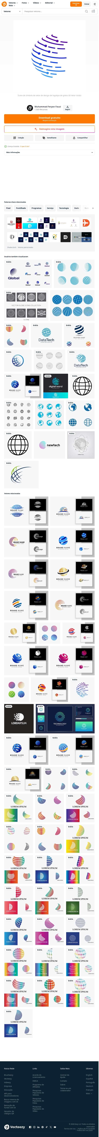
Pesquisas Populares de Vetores (37, 1092)
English (87, 1075)
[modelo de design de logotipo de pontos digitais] (19, 718)
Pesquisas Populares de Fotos (37, 1100)
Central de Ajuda (63, 1076)
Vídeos (36, 3)
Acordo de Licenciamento (38, 1076)
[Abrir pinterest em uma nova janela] (43, 1127)
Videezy (7, 1082)
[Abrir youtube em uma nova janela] (55, 1127)
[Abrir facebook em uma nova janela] (30, 1127)
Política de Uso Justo (83, 1130)
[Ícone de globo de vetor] (82, 386)
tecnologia (64, 208)
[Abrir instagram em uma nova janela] (34, 1127)
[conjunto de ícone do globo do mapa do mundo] (49, 414)
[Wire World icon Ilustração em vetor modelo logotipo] (18, 361)
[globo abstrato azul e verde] (21, 474)
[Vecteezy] (4, 4)
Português (88, 1082)
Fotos (24, 3)
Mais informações (13, 152)
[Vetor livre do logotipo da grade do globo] (74, 274)
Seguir (67, 109)
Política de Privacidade (84, 1129)
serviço (50, 208)
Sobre (61, 1084)
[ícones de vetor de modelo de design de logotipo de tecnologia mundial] (55, 386)
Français (87, 1090)
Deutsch (87, 1086)
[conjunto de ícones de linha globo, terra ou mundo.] (18, 414)
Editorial (49, 3)
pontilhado (21, 208)
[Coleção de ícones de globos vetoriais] (26, 305)
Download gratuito (49, 119)
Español (87, 1078)
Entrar (86, 4)
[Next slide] (89, 208)
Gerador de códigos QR (9, 1112)
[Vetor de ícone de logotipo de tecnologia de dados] (46, 335)
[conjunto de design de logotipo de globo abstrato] (28, 274)
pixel (8, 208)
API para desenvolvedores (11, 1094)
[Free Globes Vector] (72, 305)
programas (36, 208)
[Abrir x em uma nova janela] (51, 1127)
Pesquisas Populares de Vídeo (37, 1108)
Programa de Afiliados (37, 1085)
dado (76, 208)
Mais (11, 5)
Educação (8, 1090)
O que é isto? (24, 146)
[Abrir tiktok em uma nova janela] (47, 1127)
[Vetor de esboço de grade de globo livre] (49, 361)
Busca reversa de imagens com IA (11, 1100)
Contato (62, 1081)
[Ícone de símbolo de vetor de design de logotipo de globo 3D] (82, 689)
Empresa (8, 1086)
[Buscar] (86, 11)
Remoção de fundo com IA (10, 1106)
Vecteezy (8, 1078)
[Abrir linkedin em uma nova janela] (38, 1127)
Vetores (12, 3)
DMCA (34, 1081)
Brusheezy (8, 1075)
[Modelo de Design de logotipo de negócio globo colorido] (49, 445)
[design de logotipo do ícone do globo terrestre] (80, 414)
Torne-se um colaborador (64, 1089)
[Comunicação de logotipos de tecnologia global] (79, 335)
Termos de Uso (68, 1129)
